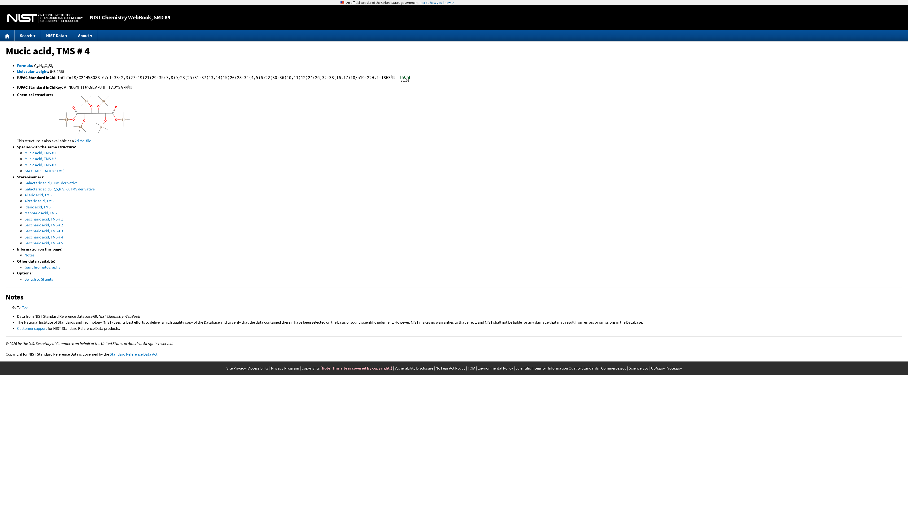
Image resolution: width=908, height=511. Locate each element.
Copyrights (310, 368)
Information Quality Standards (573, 368)
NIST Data (55, 35)
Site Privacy (236, 368)
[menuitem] (7, 35)
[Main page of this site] (7, 35)
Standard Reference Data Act (133, 354)
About (83, 35)
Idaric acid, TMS (38, 207)
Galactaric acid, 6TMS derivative (51, 182)
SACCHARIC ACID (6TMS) (45, 170)
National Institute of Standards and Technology (45, 17)
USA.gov (658, 368)
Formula (24, 65)
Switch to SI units (39, 279)
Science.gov (639, 368)
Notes (29, 255)
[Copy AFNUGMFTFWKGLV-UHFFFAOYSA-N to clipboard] (130, 88)
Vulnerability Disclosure (414, 368)
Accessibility (258, 368)
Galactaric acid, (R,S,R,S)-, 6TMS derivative (60, 189)
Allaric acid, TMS (38, 195)
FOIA (471, 368)
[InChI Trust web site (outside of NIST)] (405, 81)
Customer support (32, 328)
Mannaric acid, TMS (41, 213)
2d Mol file (83, 140)
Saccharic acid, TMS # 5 (44, 243)
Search (26, 35)
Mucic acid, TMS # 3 (40, 164)
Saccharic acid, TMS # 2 (44, 225)
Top (25, 307)
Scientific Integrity (530, 368)
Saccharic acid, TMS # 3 (44, 230)
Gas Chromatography (42, 267)
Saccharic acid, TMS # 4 (44, 237)
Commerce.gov (613, 368)
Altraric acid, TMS (39, 200)
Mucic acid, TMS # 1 (40, 152)
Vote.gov (674, 368)
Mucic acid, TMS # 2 (40, 158)
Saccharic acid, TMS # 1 (44, 219)
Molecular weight (32, 71)
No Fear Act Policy (450, 368)
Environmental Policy (495, 368)
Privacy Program (285, 368)
